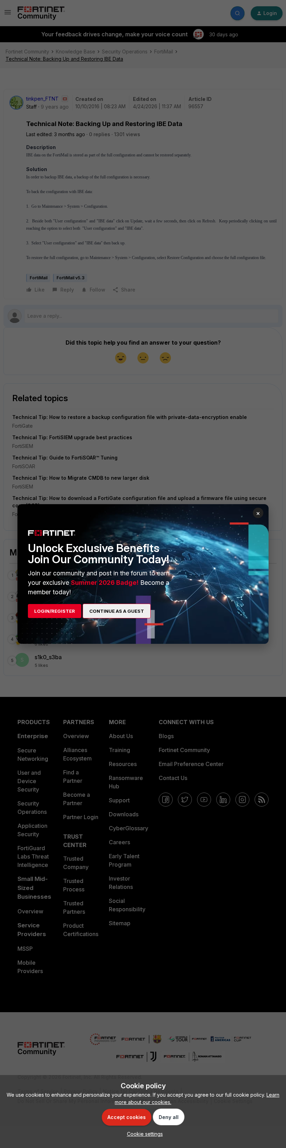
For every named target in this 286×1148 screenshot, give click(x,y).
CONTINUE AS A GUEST (116, 611)
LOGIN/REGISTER (54, 611)
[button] (143, 1134)
